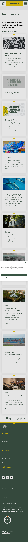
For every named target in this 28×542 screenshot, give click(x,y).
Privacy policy (24, 262)
